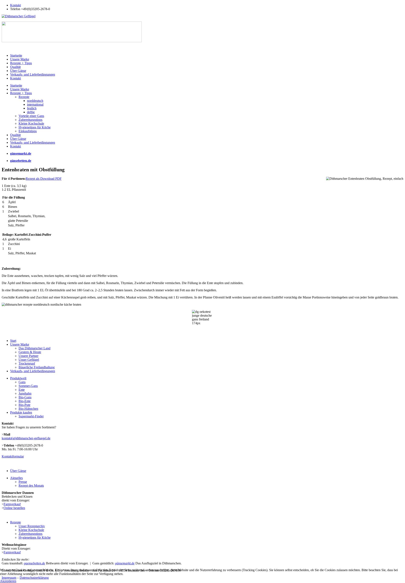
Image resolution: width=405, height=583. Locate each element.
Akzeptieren (8, 581)
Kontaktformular (13, 456)
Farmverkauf (12, 504)
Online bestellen (14, 508)
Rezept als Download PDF (44, 178)
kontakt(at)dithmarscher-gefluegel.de (26, 438)
